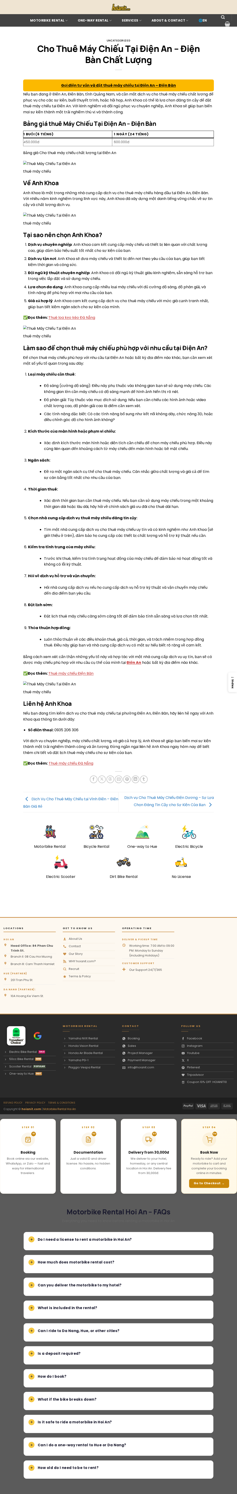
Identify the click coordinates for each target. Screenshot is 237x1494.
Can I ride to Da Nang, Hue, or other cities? (79, 1330)
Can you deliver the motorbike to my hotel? (80, 1285)
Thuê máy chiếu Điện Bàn (71, 673)
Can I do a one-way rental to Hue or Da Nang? (82, 1445)
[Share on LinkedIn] (135, 779)
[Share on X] (102, 779)
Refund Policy (13, 1103)
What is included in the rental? (67, 1307)
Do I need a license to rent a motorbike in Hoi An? (85, 1239)
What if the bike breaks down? (67, 1399)
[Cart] (227, 24)
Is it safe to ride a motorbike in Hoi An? (75, 1422)
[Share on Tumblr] (144, 779)
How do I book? (52, 1376)
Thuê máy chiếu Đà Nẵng (71, 763)
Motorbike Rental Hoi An (59, 1109)
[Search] (223, 17)
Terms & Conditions (61, 1103)
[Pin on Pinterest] (127, 779)
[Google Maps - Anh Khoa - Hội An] (37, 1036)
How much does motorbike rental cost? (76, 1262)
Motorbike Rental (47, 20)
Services (130, 20)
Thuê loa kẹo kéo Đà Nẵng (71, 317)
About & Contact (168, 20)
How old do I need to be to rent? (68, 1467)
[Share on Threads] (110, 779)
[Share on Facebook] (93, 779)
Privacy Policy (35, 1103)
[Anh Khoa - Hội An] (14, 1036)
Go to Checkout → (209, 1183)
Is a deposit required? (59, 1353)
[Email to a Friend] (118, 779)
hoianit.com (31, 1109)
